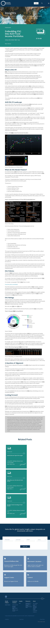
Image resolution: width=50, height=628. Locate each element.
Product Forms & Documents (28, 603)
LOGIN (36, 3)
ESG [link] (38, 49)
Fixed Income (8, 27)
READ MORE (23, 464)
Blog (20, 603)
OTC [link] (29, 117)
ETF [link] (18, 370)
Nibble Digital (42, 621)
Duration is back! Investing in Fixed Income (14, 505)
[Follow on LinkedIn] (6, 597)
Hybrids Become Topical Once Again (15, 455)
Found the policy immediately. (11, 284)
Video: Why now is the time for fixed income (15, 480)
